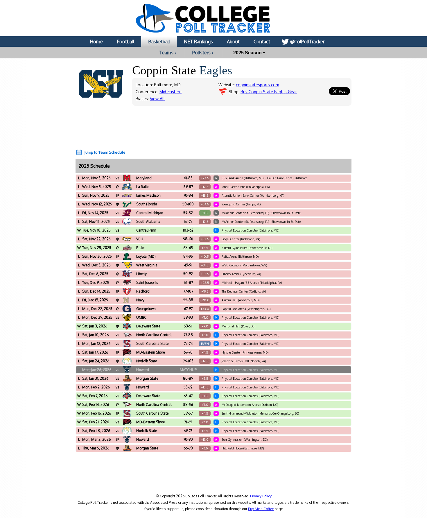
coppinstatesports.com (257, 84)
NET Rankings (198, 41)
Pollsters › (202, 52)
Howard (142, 370)
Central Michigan (149, 213)
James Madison (148, 195)
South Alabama (148, 221)
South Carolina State (152, 343)
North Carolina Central (153, 335)
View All (157, 98)
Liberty (141, 274)
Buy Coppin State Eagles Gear (269, 91)
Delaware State (148, 326)
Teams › (167, 52)
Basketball (159, 41)
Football (125, 41)
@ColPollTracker (307, 41)
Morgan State (147, 378)
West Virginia (146, 265)
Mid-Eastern (170, 91)
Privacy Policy (261, 496)
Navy (140, 300)
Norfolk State (146, 361)
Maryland (144, 178)
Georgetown (146, 309)
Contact (262, 41)
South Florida (146, 204)
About (233, 41)
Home (96, 41)
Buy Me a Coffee (261, 509)
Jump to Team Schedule (104, 152)
